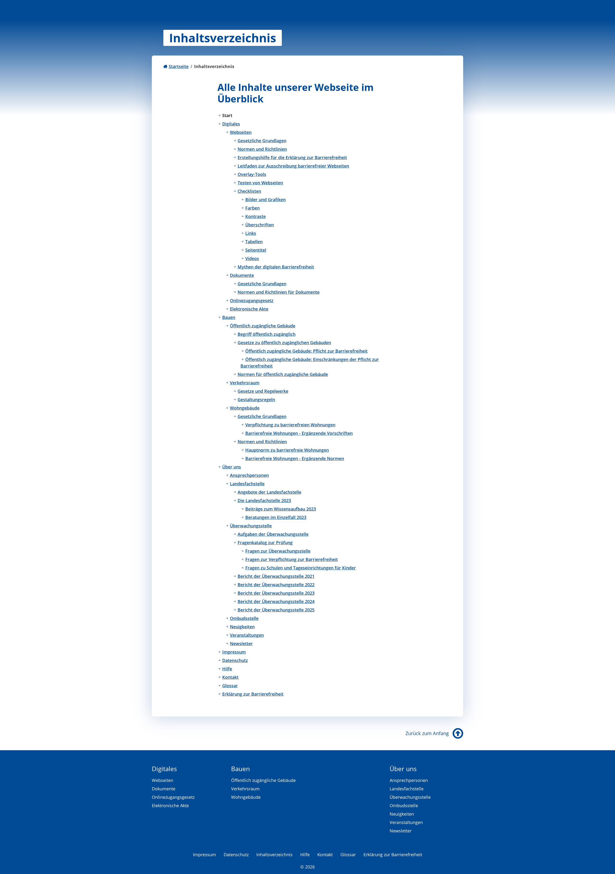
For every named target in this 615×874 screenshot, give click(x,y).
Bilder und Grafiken (265, 199)
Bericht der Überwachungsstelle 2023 (276, 593)
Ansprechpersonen (249, 475)
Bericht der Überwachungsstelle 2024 (276, 601)
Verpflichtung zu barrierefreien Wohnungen (290, 425)
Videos (252, 258)
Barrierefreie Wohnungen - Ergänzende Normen (294, 458)
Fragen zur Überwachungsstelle (277, 551)
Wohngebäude (244, 408)
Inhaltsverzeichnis (274, 854)
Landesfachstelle (247, 484)
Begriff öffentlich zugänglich (266, 334)
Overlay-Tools (252, 174)
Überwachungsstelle (251, 526)
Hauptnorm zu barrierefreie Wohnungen (287, 450)
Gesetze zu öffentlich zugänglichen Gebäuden (284, 342)
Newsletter (241, 643)
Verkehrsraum (244, 383)
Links (250, 233)
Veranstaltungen (247, 635)
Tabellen (254, 241)
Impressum (234, 652)
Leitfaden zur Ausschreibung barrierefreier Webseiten (293, 166)
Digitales (231, 124)
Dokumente (242, 275)
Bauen (228, 317)
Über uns (231, 467)
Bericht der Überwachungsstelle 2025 (276, 610)
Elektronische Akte (249, 309)
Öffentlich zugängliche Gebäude (262, 326)
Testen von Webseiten (260, 183)
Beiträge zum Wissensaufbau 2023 (280, 509)
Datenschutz (235, 660)
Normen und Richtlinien (262, 149)
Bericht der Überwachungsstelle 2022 (276, 584)
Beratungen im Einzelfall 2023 (275, 517)
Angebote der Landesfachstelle (269, 492)
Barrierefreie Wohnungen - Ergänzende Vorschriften (299, 433)
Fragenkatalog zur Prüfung (265, 542)
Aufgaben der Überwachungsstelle (273, 534)
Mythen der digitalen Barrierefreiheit (276, 267)
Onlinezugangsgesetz (251, 300)
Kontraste (255, 216)
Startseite (179, 66)
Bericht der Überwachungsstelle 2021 (276, 576)
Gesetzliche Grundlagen (262, 141)
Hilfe (227, 669)
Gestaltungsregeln (256, 399)
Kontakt (230, 677)
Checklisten (249, 191)
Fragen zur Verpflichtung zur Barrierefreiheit (291, 559)
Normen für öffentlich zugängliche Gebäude (283, 374)
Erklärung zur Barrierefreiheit (252, 694)
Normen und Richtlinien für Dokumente (279, 292)
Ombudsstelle (244, 618)
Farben (252, 208)
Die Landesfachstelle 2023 (264, 500)
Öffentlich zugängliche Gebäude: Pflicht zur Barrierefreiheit (306, 351)
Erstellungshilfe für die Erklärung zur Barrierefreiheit (292, 157)
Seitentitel (255, 250)
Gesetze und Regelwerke (263, 391)
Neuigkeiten (242, 627)
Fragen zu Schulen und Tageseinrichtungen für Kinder (300, 568)
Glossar (230, 685)
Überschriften (259, 225)
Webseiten (241, 132)
